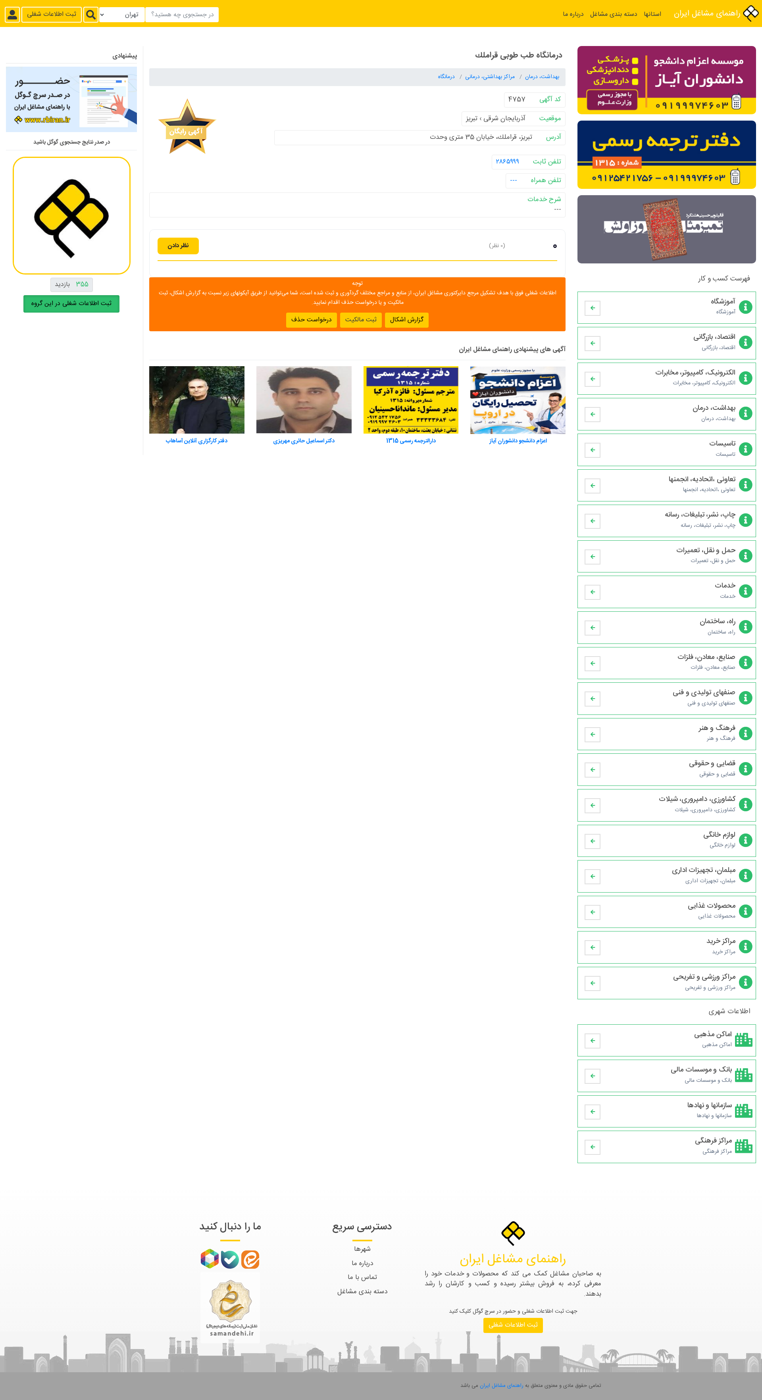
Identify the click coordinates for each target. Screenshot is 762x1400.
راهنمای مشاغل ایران (708, 13)
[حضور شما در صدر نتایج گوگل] (71, 103)
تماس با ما (362, 1277)
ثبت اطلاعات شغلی (51, 14)
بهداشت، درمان (542, 77)
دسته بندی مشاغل (613, 14)
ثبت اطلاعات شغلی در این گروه (71, 303)
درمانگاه (447, 77)
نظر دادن (178, 245)
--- (513, 180)
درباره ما (573, 14)
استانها (652, 14)
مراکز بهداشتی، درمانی (490, 77)
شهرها (362, 1249)
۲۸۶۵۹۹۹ (507, 161)
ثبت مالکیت (361, 319)
